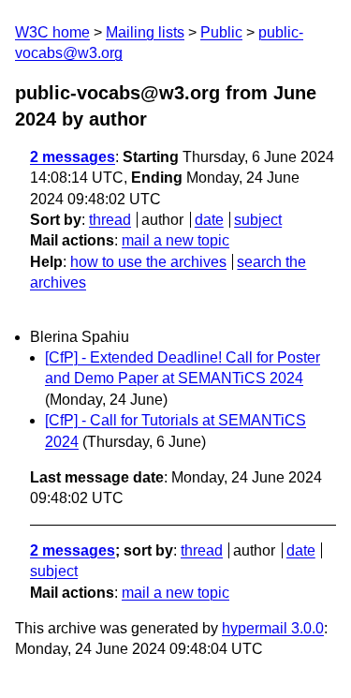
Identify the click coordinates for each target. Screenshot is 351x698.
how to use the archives (148, 262)
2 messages (72, 157)
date (209, 220)
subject (258, 220)
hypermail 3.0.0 (273, 628)
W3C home (52, 32)
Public (221, 32)
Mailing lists (145, 32)
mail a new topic (175, 240)
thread (110, 220)
